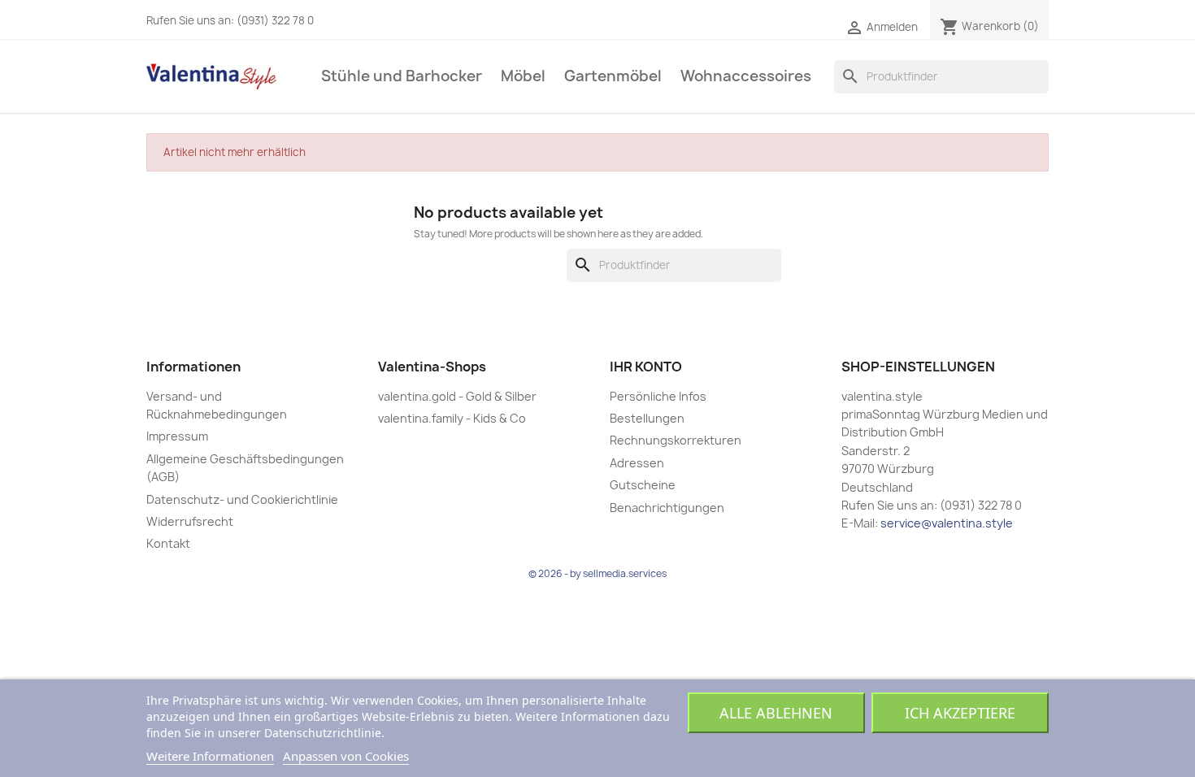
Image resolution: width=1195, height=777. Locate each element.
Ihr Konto (646, 366)
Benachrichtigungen (667, 507)
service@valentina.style (946, 523)
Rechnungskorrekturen (675, 440)
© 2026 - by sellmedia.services (597, 573)
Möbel (523, 76)
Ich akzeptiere (960, 713)
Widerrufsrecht (189, 521)
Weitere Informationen (210, 756)
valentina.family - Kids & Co (452, 418)
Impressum (177, 436)
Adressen (637, 463)
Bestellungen (647, 418)
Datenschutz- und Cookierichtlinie (242, 499)
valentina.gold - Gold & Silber (457, 396)
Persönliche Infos (658, 396)
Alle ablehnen (775, 713)
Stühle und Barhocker (401, 76)
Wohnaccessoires (745, 76)
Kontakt (168, 543)
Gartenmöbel (613, 76)
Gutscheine (643, 485)
